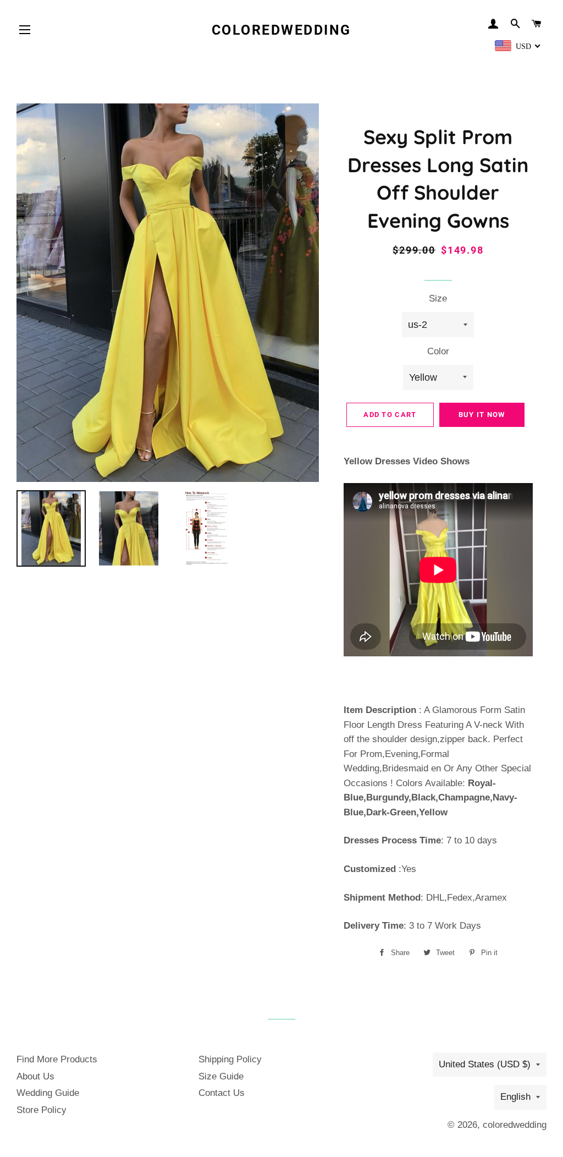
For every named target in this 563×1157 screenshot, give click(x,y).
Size (438, 298)
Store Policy (41, 1110)
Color (438, 351)
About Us (35, 1076)
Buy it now (482, 414)
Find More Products (56, 1059)
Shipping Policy (230, 1059)
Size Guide (221, 1076)
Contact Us (221, 1093)
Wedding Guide (47, 1093)
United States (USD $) (485, 1064)
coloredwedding (281, 30)
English (515, 1097)
